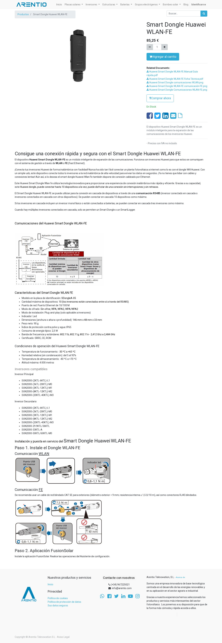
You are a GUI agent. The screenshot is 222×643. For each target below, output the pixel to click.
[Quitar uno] (150, 47)
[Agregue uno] (164, 47)
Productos (23, 14)
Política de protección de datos (64, 601)
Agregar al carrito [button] (164, 56)
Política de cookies (58, 598)
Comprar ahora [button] (161, 98)
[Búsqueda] (203, 14)
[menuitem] (59, 4)
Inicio (50, 584)
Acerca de (180, 577)
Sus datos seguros (58, 605)
